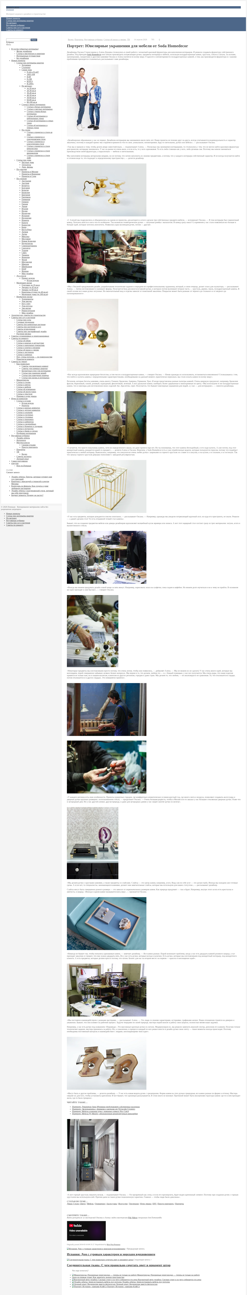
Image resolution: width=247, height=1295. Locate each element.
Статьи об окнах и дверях (115, 39)
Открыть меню (12, 7)
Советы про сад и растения (18, 27)
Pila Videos (132, 1218)
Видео (70, 39)
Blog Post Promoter (113, 1244)
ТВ (128, 39)
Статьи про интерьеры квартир (20, 21)
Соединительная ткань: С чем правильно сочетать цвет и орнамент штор (118, 1265)
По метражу (11, 23)
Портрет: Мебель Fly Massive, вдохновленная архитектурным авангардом (105, 1114)
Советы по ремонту (14, 30)
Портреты (78, 39)
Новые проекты (13, 18)
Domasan (10, 9)
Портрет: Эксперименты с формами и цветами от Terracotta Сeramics (103, 1109)
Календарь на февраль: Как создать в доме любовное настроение (29, 487)
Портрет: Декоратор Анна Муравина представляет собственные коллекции (106, 1107)
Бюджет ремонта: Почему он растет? (27, 495)
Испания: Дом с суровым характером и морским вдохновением (111, 1254)
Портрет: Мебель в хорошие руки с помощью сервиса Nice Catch (100, 1111)
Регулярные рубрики (15, 25)
